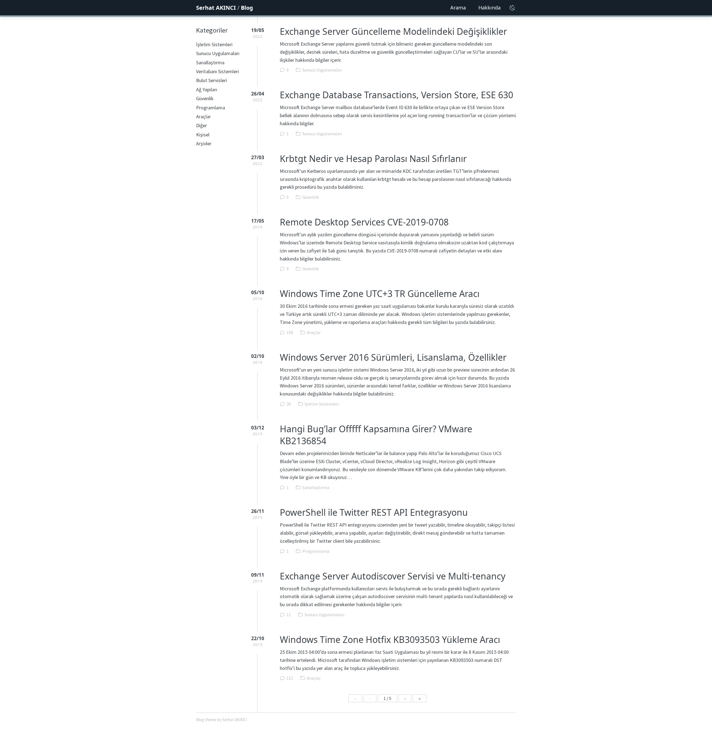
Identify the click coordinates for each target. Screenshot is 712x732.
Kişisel (202, 134)
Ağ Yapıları (206, 89)
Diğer (201, 125)
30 (288, 404)
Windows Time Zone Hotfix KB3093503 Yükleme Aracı (390, 639)
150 (289, 332)
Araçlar (203, 116)
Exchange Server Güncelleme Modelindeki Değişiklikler (393, 31)
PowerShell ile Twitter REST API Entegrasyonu (374, 512)
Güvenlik (205, 98)
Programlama (210, 107)
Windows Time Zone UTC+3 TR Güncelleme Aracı (379, 293)
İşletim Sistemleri (214, 44)
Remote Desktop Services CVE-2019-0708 (364, 222)
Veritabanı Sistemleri (217, 71)
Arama (458, 7)
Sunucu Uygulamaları (217, 53)
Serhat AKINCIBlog (224, 7)
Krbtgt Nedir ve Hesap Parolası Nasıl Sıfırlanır (373, 158)
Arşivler (203, 143)
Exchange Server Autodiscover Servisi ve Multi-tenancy (392, 576)
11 (288, 614)
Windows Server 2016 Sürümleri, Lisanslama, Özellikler (393, 357)
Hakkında (489, 7)
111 (289, 678)
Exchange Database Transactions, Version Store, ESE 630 (396, 95)
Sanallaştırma (210, 62)
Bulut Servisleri (211, 80)
